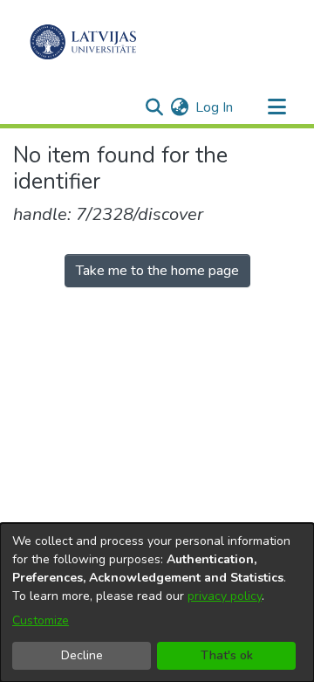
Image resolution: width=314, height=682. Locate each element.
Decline (82, 655)
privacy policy (225, 596)
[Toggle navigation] (276, 107)
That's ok (227, 655)
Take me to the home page (157, 270)
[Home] (83, 42)
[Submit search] (154, 107)
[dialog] (157, 602)
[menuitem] (179, 107)
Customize (40, 620)
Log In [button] (215, 107)
